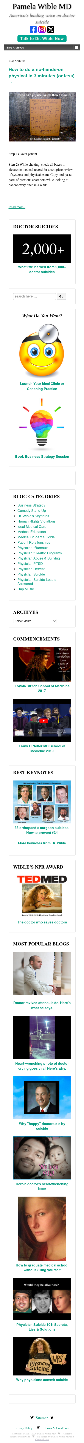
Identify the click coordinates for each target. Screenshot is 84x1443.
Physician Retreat (31, 568)
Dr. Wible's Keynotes (33, 515)
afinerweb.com (42, 1439)
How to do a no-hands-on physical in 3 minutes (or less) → (42, 75)
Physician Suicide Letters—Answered (38, 581)
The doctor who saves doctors (42, 922)
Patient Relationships (33, 542)
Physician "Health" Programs (39, 553)
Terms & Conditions (57, 1428)
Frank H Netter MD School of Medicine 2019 (42, 748)
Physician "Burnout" (32, 547)
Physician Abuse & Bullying (38, 558)
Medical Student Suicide (36, 536)
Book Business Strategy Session (42, 456)
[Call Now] (42, 39)
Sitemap (42, 1417)
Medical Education (31, 531)
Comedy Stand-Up (31, 510)
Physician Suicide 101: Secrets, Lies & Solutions (42, 1327)
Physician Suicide (31, 574)
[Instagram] (42, 29)
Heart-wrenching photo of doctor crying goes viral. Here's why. (42, 1065)
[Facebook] (33, 29)
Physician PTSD (30, 563)
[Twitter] (51, 29)
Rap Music (25, 588)
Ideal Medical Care (31, 526)
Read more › (17, 207)
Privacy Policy (24, 1428)
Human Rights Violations (36, 521)
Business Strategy (31, 505)
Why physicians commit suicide (42, 1379)
